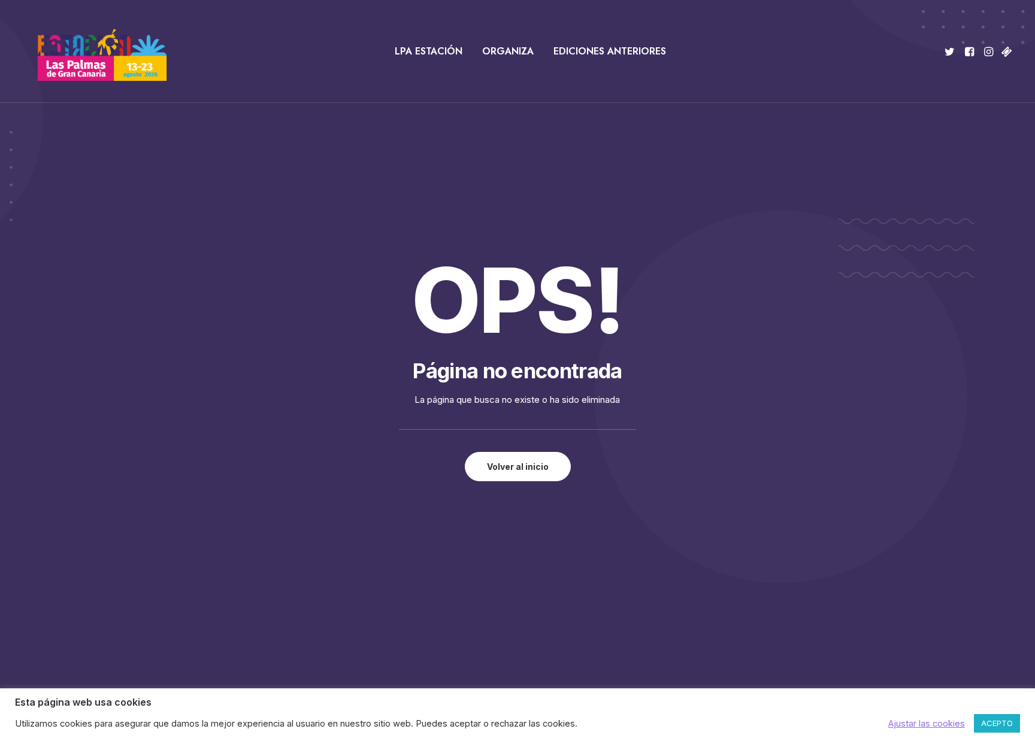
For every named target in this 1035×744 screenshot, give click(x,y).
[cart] (1005, 51)
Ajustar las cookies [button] (926, 723)
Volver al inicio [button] (518, 466)
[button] (951, 51)
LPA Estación (428, 51)
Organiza (508, 51)
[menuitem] (428, 51)
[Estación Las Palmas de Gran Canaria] (94, 51)
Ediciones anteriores (609, 51)
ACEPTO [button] (997, 723)
